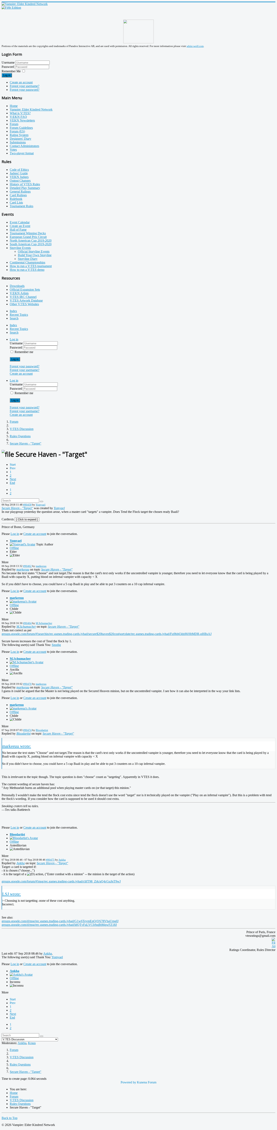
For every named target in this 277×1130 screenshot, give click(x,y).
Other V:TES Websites (24, 304)
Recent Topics (19, 314)
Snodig (56, 645)
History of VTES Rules (25, 184)
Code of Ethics (19, 169)
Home (14, 106)
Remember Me (11, 71)
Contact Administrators (24, 146)
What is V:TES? (20, 113)
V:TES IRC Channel (23, 297)
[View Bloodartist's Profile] (24, 838)
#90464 (27, 623)
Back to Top (9, 1118)
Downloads (17, 286)
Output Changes (20, 180)
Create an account (21, 82)
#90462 (27, 566)
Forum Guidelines (21, 127)
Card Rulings (18, 195)
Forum (14, 124)
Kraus (32, 1043)
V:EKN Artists (19, 293)
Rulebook (16, 199)
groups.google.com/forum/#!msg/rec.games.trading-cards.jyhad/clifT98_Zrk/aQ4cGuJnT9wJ (61, 881)
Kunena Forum (146, 1082)
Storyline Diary (28, 258)
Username (8, 62)
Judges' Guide (19, 173)
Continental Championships (27, 262)
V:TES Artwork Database (26, 300)
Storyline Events (20, 248)
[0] (273, 946)
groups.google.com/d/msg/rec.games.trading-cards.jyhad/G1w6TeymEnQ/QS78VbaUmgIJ (60, 921)
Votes (13, 149)
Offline (14, 548)
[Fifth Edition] (11, 7)
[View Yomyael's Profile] (22, 544)
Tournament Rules (21, 206)
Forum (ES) (17, 131)
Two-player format (22, 153)
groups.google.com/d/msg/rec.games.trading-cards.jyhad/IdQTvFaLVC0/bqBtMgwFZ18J (59, 924)
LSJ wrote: (11, 894)
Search (14, 318)
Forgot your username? (24, 86)
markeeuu (41, 566)
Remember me (24, 352)
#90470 (27, 683)
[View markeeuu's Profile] (23, 601)
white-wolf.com (195, 46)
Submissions (18, 142)
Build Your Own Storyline (35, 255)
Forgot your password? (24, 89)
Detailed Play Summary (25, 188)
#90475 (50, 859)
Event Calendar (20, 222)
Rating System (19, 135)
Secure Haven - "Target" (17, 508)
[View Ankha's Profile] (21, 974)
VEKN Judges (19, 177)
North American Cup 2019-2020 (31, 240)
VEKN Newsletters (22, 120)
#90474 (27, 730)
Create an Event (20, 226)
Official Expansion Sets (25, 289)
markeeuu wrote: (16, 746)
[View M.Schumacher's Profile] (26, 662)
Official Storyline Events (33, 251)
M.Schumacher (44, 623)
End (12, 482)
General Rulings (20, 191)
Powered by (128, 1082)
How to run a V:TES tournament (31, 266)
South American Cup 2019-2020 (31, 244)
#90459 (27, 504)
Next (13, 479)
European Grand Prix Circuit (28, 237)
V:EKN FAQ (18, 116)
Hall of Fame (18, 229)
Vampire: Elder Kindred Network (31, 109)
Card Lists (16, 202)
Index (13, 311)
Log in (6, 75)
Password (8, 66)
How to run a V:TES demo (27, 269)
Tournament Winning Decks (28, 233)
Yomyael (40, 504)
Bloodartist (42, 730)
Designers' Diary (20, 138)
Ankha (62, 859)
